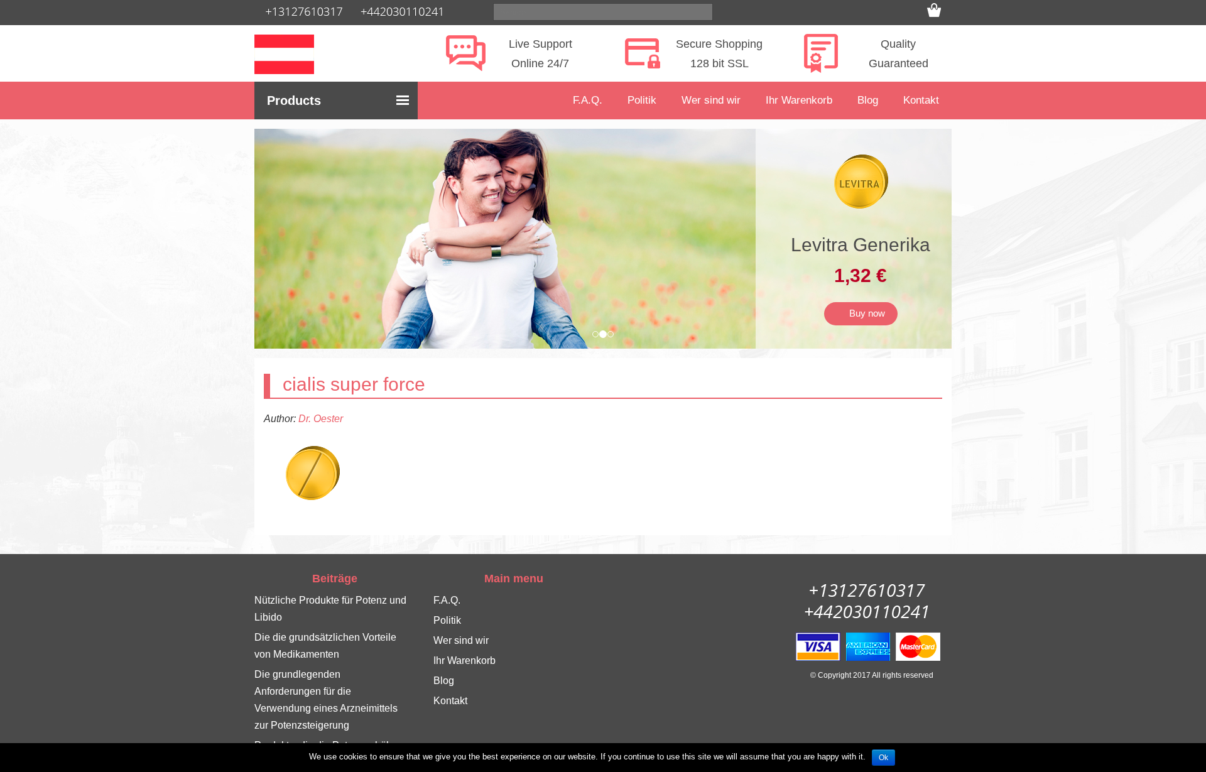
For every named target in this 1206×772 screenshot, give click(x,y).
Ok (883, 757)
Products (294, 100)
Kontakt (921, 100)
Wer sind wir (711, 100)
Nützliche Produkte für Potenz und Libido (330, 608)
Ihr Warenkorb (799, 100)
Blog (867, 100)
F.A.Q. (587, 100)
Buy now (864, 313)
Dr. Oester (320, 418)
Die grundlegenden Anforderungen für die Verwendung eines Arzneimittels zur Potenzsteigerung (326, 700)
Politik (641, 100)
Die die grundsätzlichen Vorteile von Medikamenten (325, 646)
